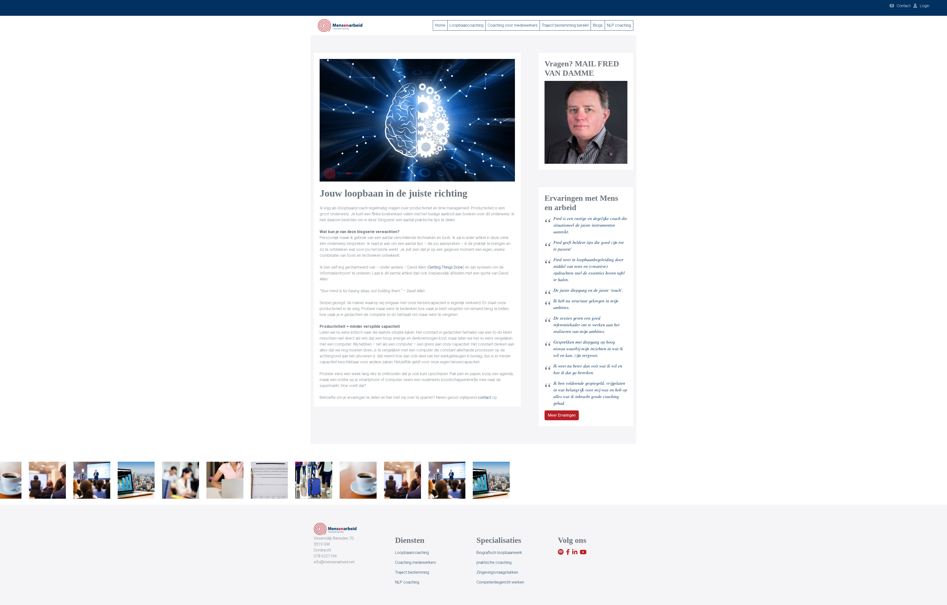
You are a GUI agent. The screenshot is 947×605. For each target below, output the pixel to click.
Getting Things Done (445, 267)
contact (484, 397)
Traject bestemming (412, 572)
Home (440, 25)
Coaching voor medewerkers (513, 25)
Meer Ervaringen (562, 415)
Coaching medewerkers (415, 562)
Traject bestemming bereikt (565, 25)
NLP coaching (619, 25)
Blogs (598, 25)
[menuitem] (440, 25)
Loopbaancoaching (466, 25)
